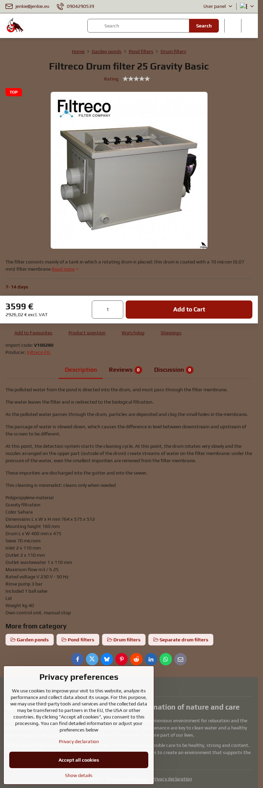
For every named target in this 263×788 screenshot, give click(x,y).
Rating (111, 79)
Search (204, 25)
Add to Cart (189, 309)
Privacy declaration (172, 778)
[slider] (136, 79)
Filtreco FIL (39, 352)
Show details (78, 775)
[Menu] (249, 26)
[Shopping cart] (233, 26)
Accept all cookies (79, 760)
